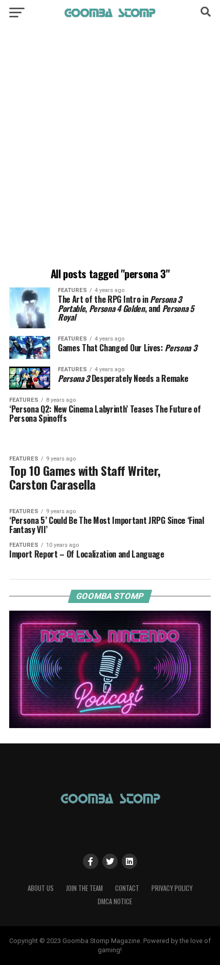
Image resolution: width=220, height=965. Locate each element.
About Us (41, 888)
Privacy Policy (171, 888)
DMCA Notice (115, 901)
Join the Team (84, 888)
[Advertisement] (110, 148)
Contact (127, 888)
